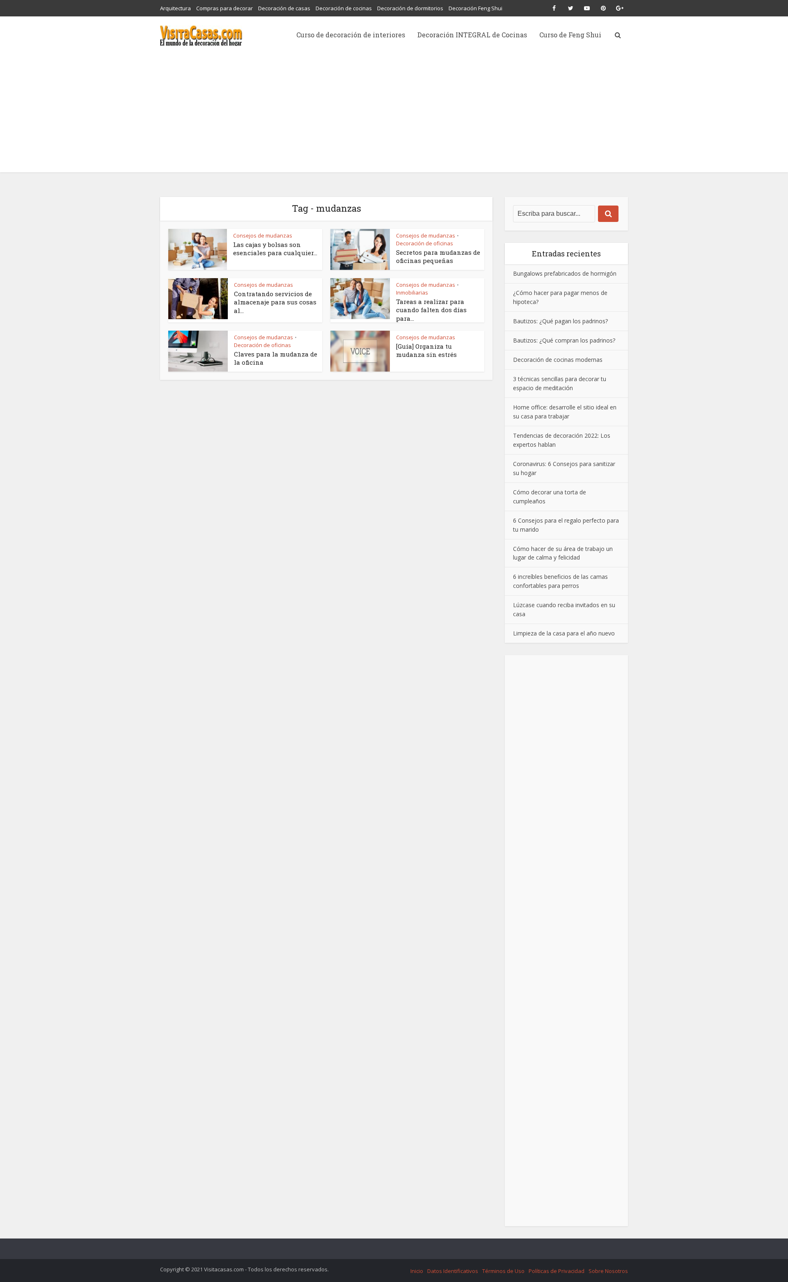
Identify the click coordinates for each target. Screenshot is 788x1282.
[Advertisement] (394, 114)
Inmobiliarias (412, 292)
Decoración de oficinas (424, 243)
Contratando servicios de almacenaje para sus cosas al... (275, 302)
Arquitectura (175, 8)
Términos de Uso (503, 1271)
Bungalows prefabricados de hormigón (564, 273)
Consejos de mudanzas (262, 235)
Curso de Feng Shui (570, 34)
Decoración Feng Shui (475, 8)
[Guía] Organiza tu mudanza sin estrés (426, 350)
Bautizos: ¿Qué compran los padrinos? (564, 340)
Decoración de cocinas (344, 8)
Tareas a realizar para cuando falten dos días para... (431, 309)
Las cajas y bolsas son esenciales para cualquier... (275, 248)
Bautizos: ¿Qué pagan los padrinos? (560, 321)
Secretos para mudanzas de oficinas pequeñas (438, 256)
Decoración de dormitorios (410, 8)
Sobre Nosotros (608, 1271)
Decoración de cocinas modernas (557, 359)
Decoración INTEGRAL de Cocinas (472, 34)
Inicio (416, 1271)
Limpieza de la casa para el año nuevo (564, 633)
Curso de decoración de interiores (350, 34)
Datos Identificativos (452, 1271)
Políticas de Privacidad (556, 1271)
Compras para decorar (224, 8)
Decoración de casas (284, 8)
